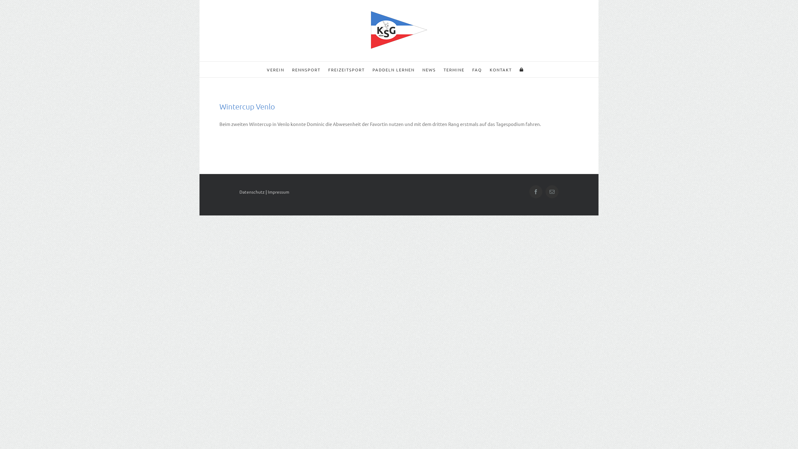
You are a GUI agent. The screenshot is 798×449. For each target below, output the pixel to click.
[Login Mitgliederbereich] (522, 69)
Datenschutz (252, 192)
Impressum (278, 192)
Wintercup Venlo (247, 106)
